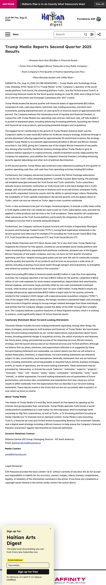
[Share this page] (99, 34)
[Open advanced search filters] (92, 34)
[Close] (50, 528)
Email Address (15, 560)
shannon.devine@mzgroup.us (26, 443)
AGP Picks (8, 4)
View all (100, 4)
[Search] (86, 34)
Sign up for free (28, 571)
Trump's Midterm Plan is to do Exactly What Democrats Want (48, 4)
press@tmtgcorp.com (15, 454)
